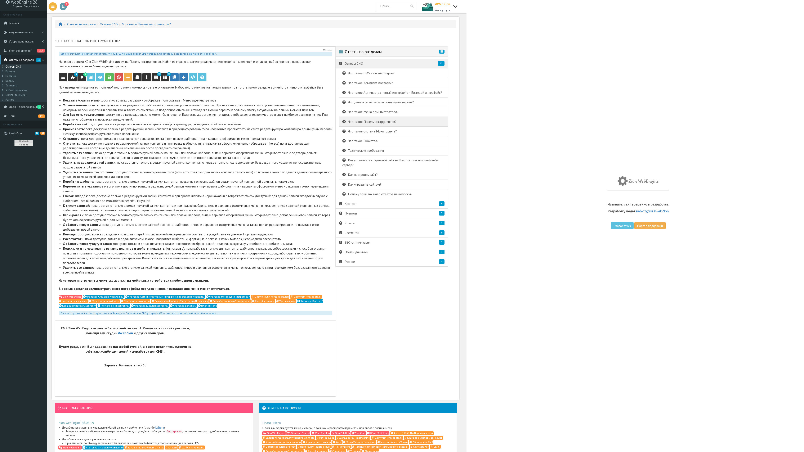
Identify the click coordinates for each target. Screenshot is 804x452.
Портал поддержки (650, 225)
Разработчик (622, 225)
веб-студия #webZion (652, 211)
